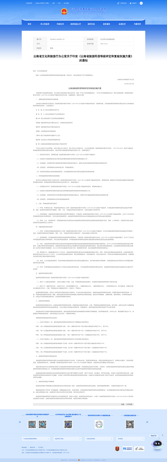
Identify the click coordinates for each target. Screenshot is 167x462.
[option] (37, 422)
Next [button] (147, 422)
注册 (53, 3)
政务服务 (106, 24)
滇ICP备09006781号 (73, 460)
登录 (59, 3)
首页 (29, 24)
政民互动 (91, 24)
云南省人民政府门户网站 (42, 3)
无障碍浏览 (123, 3)
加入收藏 (66, 3)
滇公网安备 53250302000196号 (87, 460)
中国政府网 (29, 3)
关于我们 (40, 447)
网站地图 (24, 447)
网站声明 (32, 447)
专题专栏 (137, 24)
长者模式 (134, 3)
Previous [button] (20, 422)
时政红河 (60, 24)
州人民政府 (45, 24)
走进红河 (122, 24)
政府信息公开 (76, 24)
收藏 (122, 404)
